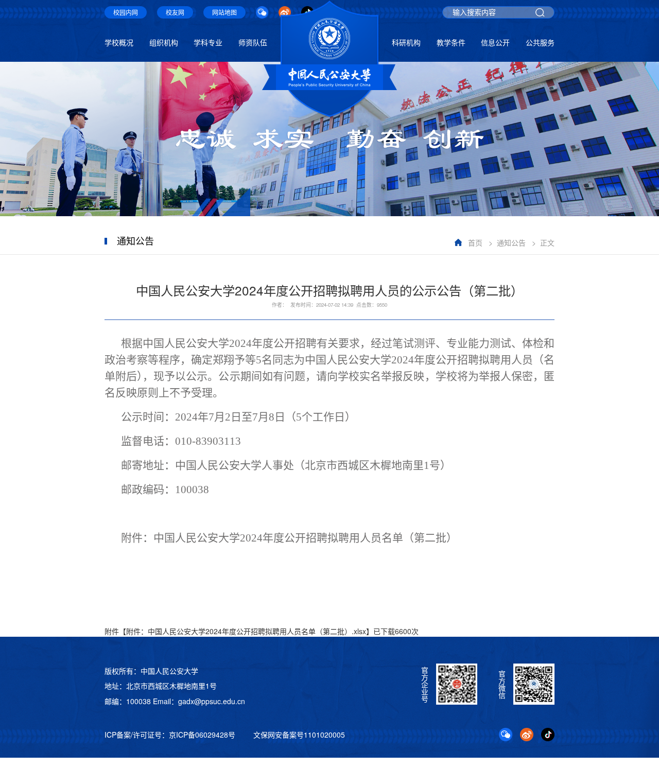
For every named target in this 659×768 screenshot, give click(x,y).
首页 (475, 242)
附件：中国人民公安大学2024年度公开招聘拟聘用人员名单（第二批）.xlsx (246, 631)
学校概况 (119, 42)
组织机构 (163, 42)
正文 (547, 242)
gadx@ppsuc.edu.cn (211, 701)
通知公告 (511, 242)
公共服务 (540, 42)
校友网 (175, 12)
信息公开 (495, 42)
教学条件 (451, 42)
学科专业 (208, 42)
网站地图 (224, 12)
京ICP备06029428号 (202, 734)
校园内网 (125, 12)
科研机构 (406, 42)
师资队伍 (252, 42)
